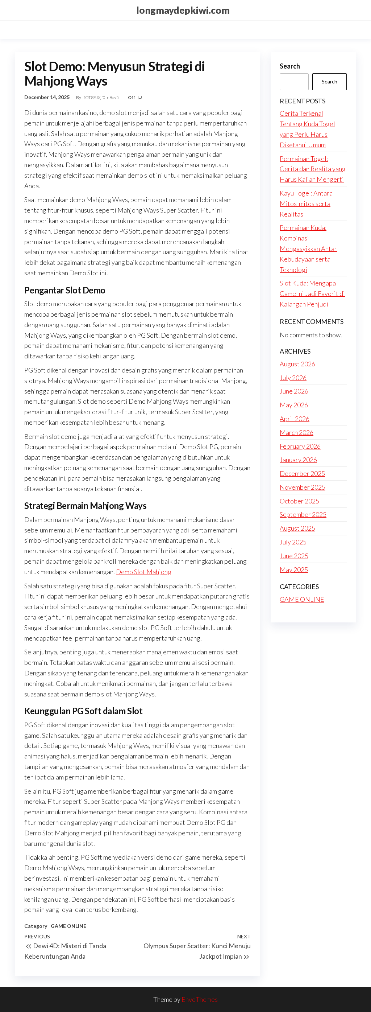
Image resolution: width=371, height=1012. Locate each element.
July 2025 (293, 542)
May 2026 (294, 405)
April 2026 (294, 419)
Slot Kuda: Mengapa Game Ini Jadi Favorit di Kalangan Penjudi (312, 293)
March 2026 (296, 432)
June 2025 (294, 556)
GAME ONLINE (68, 926)
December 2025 (302, 473)
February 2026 (300, 446)
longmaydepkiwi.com (183, 10)
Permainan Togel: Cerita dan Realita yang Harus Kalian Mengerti (313, 169)
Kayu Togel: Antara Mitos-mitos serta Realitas (306, 203)
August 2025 (297, 528)
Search (290, 66)
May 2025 (294, 569)
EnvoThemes (200, 999)
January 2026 (298, 460)
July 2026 (293, 378)
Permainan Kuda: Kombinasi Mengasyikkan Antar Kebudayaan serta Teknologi (308, 248)
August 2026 (297, 364)
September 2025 (303, 514)
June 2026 (294, 391)
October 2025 (299, 501)
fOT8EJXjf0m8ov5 (102, 97)
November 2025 (302, 487)
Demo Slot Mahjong (143, 572)
